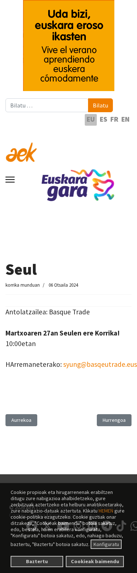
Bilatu (100, 105)
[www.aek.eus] (68, 148)
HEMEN (106, 510)
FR (114, 119)
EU (91, 119)
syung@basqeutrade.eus (100, 364)
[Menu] (10, 180)
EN (125, 119)
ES (103, 119)
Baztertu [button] (37, 561)
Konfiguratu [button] (106, 544)
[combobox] (46, 105)
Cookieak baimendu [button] (95, 561)
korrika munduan (22, 285)
